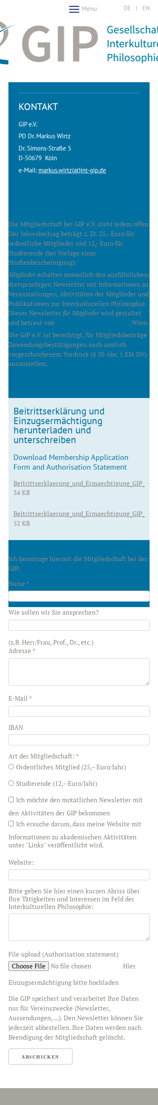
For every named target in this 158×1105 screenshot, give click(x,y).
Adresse (21, 650)
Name (18, 583)
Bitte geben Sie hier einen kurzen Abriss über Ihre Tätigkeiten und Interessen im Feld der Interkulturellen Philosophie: (74, 898)
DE (127, 8)
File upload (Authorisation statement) (63, 954)
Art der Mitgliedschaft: (43, 756)
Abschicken (40, 1056)
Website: (21, 862)
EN (146, 8)
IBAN (15, 727)
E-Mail (20, 698)
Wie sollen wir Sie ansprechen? (53, 612)
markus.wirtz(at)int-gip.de (72, 170)
